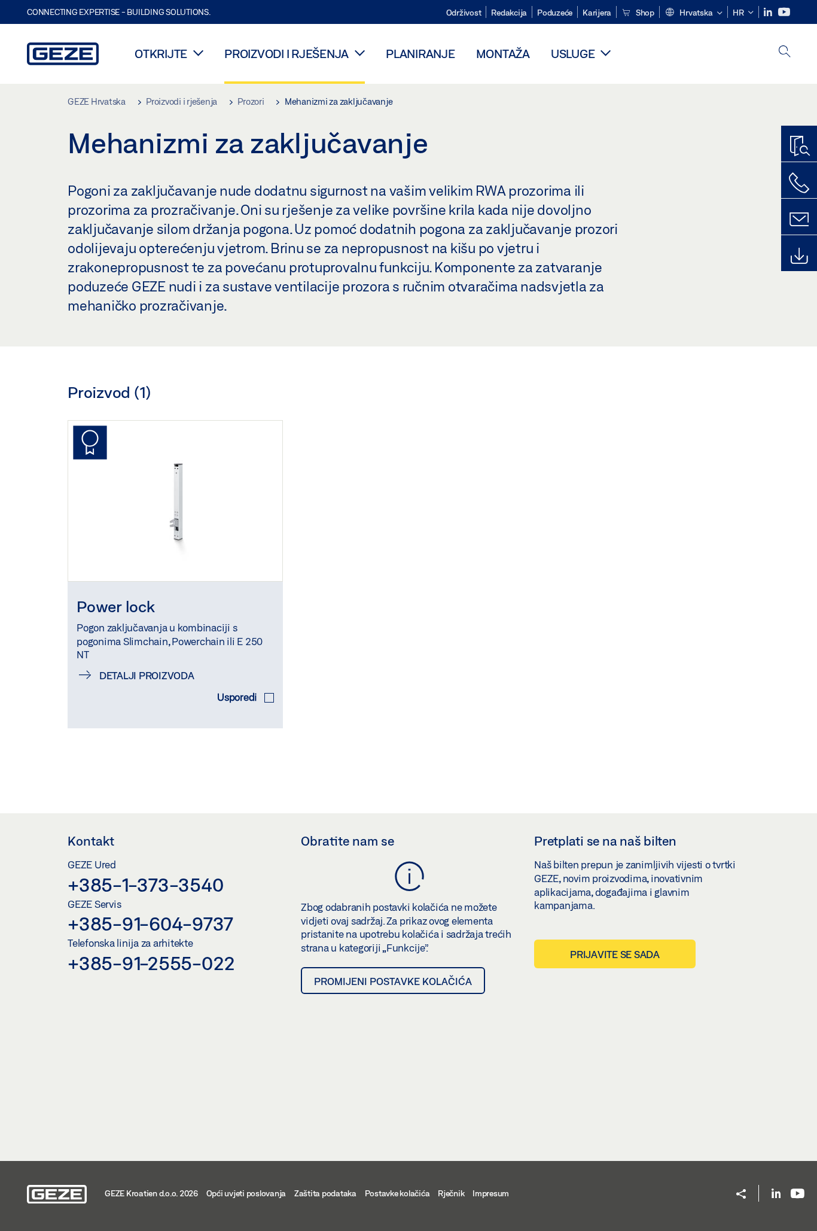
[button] (693, 13)
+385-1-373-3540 (145, 884)
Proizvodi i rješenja (286, 53)
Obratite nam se (347, 841)
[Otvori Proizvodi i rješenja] (360, 52)
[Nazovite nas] (799, 183)
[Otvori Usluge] (605, 52)
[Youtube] (784, 12)
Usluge (573, 53)
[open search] (784, 52)
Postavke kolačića (397, 1193)
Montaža (503, 53)
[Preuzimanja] (799, 256)
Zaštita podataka (325, 1193)
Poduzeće (554, 12)
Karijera (597, 12)
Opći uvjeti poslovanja (246, 1193)
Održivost (463, 12)
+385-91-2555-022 (151, 963)
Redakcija (509, 12)
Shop (644, 12)
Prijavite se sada (615, 954)
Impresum (490, 1193)
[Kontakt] (799, 220)
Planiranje (420, 53)
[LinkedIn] (769, 12)
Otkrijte (161, 53)
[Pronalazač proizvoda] (799, 147)
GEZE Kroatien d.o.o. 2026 (151, 1193)
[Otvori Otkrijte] (198, 52)
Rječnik (451, 1193)
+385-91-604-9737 (150, 923)
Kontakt (91, 841)
